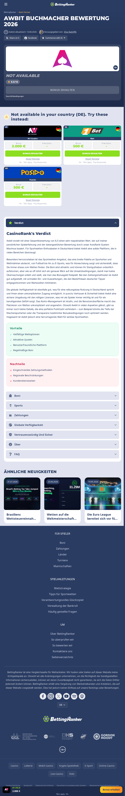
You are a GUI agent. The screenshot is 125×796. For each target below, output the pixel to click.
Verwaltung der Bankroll (62, 606)
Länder (62, 554)
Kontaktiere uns (62, 651)
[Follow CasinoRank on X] (58, 696)
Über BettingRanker (62, 634)
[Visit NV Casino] (6, 789)
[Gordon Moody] (103, 736)
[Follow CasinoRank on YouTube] (65, 696)
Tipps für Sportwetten (62, 594)
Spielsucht (27, 785)
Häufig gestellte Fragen (62, 611)
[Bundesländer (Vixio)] (49, 736)
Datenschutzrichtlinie (44, 785)
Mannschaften (62, 566)
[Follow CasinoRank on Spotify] (73, 696)
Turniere (62, 560)
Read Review (33, 158)
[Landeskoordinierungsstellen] (82, 736)
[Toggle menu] (6, 4)
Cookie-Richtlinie (13, 785)
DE (60, 704)
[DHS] (67, 736)
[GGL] (23, 736)
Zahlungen (62, 548)
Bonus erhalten (62, 90)
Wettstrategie (61, 588)
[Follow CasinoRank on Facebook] (42, 696)
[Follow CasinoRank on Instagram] (50, 696)
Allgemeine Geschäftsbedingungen (103, 785)
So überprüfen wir (62, 639)
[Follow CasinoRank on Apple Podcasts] (81, 696)
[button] (62, 223)
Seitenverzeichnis (62, 657)
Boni (62, 543)
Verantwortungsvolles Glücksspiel (62, 600)
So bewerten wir (62, 645)
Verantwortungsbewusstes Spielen (70, 785)
